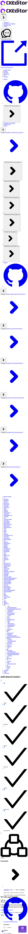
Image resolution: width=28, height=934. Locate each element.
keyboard (10, 639)
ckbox (5, 508)
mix (9, 647)
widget (5, 671)
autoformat (6, 500)
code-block (6, 514)
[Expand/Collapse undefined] (7, 606)
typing (5, 598)
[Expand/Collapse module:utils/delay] (7, 621)
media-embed (7, 566)
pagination (6, 574)
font (4, 540)
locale (9, 645)
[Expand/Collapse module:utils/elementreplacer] (7, 625)
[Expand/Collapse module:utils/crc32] (7, 618)
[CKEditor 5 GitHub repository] (15, 103)
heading (5, 546)
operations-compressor (9, 571)
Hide (2, 915)
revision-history (7, 583)
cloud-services (7, 512)
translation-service (12, 663)
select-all (6, 584)
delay (9, 621)
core (5, 518)
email (5, 528)
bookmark (6, 506)
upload (5, 602)
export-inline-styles (8, 535)
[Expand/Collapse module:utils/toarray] (7, 661)
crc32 (9, 618)
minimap (6, 570)
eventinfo (10, 629)
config (9, 615)
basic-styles (6, 503)
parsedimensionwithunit (13, 654)
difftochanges (11, 623)
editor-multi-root (7, 527)
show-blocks (7, 586)
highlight (6, 547)
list (4, 562)
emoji (5, 530)
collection (10, 611)
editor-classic (7, 523)
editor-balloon (7, 522)
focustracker (11, 633)
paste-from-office (8, 576)
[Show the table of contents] (1, 833)
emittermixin (11, 626)
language (6, 558)
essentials (6, 534)
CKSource (10, 912)
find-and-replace (7, 539)
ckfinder (5, 510)
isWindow (6, 890)
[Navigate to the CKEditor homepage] (14, 5)
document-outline (8, 519)
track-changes (7, 596)
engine (5, 531)
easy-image (6, 520)
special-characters (8, 591)
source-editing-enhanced (9, 590)
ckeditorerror (11, 610)
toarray (9, 661)
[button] (3, 931)
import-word (6, 555)
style (5, 592)
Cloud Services (7, 124)
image (5, 554)
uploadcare (6, 603)
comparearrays (11, 614)
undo (5, 601)
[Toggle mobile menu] (1, 7)
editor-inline (6, 526)
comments (6, 516)
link (4, 560)
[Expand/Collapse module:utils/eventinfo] (7, 629)
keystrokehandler (12, 641)
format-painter (7, 543)
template (6, 595)
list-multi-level (7, 563)
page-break (6, 572)
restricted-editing (7, 582)
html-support (7, 551)
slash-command (7, 587)
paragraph (6, 575)
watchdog (6, 670)
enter (5, 532)
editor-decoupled (7, 524)
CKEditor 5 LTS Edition (9, 123)
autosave (6, 501)
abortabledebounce (12, 607)
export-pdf (6, 536)
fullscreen (6, 544)
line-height (6, 559)
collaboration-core (8, 515)
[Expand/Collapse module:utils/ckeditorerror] (7, 610)
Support (5, 262)
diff (8, 622)
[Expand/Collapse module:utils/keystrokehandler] (7, 641)
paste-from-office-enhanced (10, 578)
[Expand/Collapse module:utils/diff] (7, 622)
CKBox (5, 125)
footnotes (6, 542)
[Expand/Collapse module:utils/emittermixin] (7, 626)
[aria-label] (15, 286)
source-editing (7, 588)
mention (5, 567)
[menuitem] (6, 22)
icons (5, 552)
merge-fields (6, 568)
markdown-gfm (7, 564)
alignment (6, 499)
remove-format (7, 580)
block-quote (6, 504)
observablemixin (12, 651)
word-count (6, 673)
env (8, 627)
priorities (10, 655)
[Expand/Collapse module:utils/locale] (7, 645)
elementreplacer (11, 625)
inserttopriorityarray (12, 635)
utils (5, 605)
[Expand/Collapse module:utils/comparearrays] (7, 614)
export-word (6, 538)
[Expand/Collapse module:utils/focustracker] (7, 633)
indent (5, 556)
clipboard (6, 511)
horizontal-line (7, 548)
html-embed (6, 550)
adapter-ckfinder (7, 496)
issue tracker (24, 907)
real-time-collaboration (9, 579)
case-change (6, 507)
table (5, 594)
